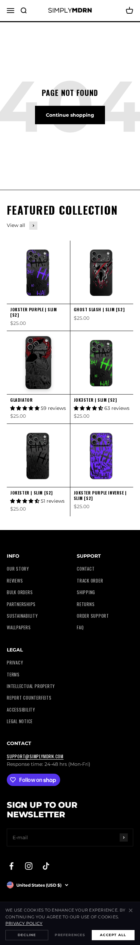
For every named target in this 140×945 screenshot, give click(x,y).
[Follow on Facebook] (11, 866)
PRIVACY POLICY (23, 923)
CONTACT (85, 568)
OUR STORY (18, 568)
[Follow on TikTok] (46, 866)
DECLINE (27, 935)
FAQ (80, 627)
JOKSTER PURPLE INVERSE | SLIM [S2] (100, 495)
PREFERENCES (70, 935)
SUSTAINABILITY (22, 616)
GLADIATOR (21, 400)
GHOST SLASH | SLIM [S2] (99, 309)
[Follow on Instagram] (28, 866)
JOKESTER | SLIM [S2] (31, 493)
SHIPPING (86, 592)
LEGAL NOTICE (20, 721)
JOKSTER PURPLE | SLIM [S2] (33, 312)
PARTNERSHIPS (21, 604)
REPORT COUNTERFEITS (29, 698)
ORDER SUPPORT (93, 616)
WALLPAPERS (19, 627)
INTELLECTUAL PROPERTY (31, 686)
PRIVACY (15, 662)
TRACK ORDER (90, 580)
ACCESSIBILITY (21, 709)
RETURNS (85, 604)
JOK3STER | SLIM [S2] (95, 400)
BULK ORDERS (20, 592)
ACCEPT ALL (113, 935)
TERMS (13, 674)
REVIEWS (15, 580)
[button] (25, 408)
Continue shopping (70, 115)
